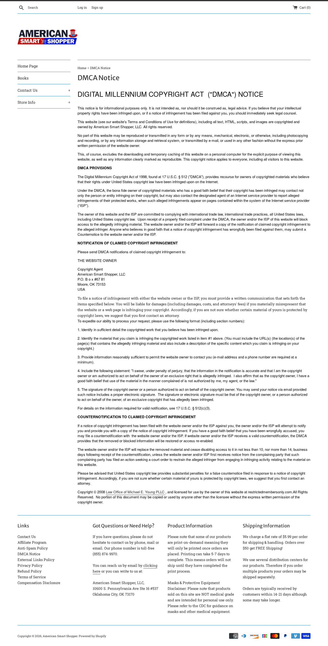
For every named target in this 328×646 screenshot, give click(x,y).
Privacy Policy (30, 565)
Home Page (28, 65)
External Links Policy (36, 559)
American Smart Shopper (60, 636)
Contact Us (44, 90)
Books (23, 77)
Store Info (44, 102)
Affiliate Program (32, 542)
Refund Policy (30, 571)
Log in (82, 7)
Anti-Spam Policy (33, 548)
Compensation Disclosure (39, 582)
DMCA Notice (29, 553)
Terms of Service (32, 576)
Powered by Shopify (92, 636)
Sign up (97, 7)
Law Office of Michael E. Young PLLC (135, 491)
